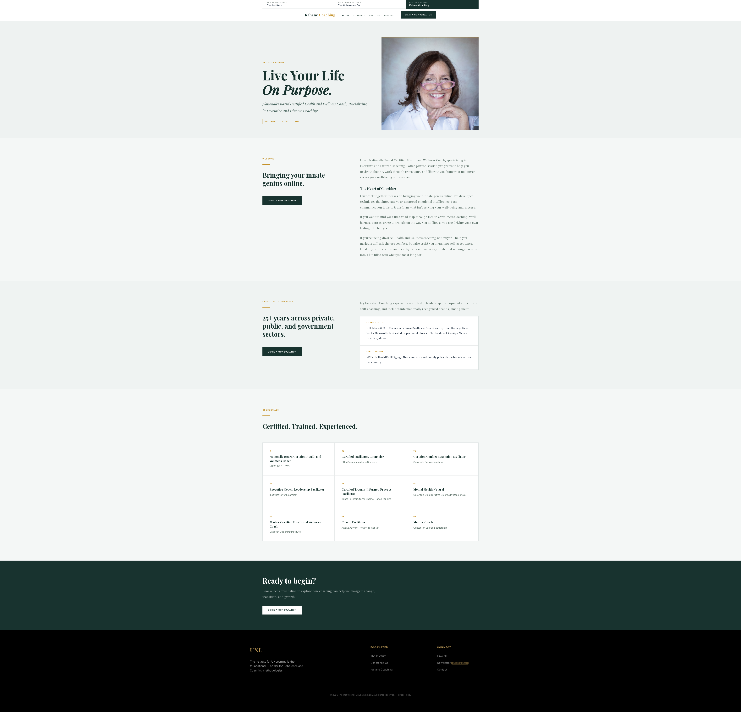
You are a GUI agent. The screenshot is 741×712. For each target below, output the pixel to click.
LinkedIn (442, 656)
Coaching (359, 15)
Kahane (320, 14)
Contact (389, 15)
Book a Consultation (282, 200)
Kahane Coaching (381, 669)
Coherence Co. (379, 662)
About (345, 15)
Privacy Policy (404, 694)
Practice (374, 15)
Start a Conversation (418, 15)
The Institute (378, 656)
